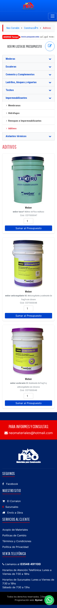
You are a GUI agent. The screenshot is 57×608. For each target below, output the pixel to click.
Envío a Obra (14, 512)
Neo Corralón (12, 28)
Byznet (38, 600)
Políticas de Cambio (14, 535)
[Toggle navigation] (52, 16)
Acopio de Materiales (15, 529)
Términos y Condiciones (16, 541)
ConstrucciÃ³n (31, 28)
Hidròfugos (13, 113)
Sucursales (11, 506)
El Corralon (13, 501)
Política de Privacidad (15, 546)
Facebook (11, 483)
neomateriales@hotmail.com (30, 433)
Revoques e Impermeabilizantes (24, 120)
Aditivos (12, 128)
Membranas (14, 105)
